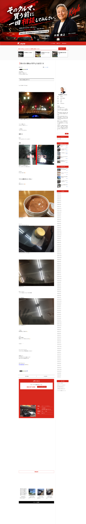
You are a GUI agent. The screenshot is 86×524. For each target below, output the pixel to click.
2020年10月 (58, 325)
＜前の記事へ (27, 376)
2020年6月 (58, 333)
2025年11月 (58, 210)
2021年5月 (58, 312)
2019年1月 (58, 365)
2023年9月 (58, 259)
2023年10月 (58, 257)
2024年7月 (58, 240)
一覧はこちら (62, 48)
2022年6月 (58, 287)
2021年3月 (58, 316)
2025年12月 (58, 208)
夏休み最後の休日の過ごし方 (60, 386)
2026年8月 (58, 193)
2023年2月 (58, 272)
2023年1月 (58, 274)
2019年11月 (58, 346)
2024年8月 (58, 238)
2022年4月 (58, 291)
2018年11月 (58, 369)
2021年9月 (58, 304)
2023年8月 (58, 261)
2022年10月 (58, 280)
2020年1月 (58, 342)
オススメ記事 (46, 67)
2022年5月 (58, 289)
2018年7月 (58, 376)
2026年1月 (58, 206)
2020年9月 (58, 327)
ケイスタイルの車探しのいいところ (61, 390)
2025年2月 (58, 227)
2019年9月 (58, 350)
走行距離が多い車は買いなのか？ (61, 388)
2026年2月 (58, 204)
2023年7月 (58, 263)
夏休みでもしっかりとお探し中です (40, 498)
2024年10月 (58, 234)
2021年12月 (58, 299)
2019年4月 (58, 359)
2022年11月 (58, 278)
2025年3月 (58, 225)
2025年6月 (58, 219)
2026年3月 (58, 202)
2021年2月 (58, 318)
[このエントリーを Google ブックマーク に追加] (27, 69)
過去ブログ (58, 43)
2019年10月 (58, 348)
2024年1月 (58, 251)
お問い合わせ (64, 43)
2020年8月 (58, 329)
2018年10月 (58, 371)
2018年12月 (58, 367)
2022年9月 (58, 282)
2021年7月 (58, 308)
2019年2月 (58, 363)
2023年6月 (58, 265)
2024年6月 (58, 242)
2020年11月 (58, 323)
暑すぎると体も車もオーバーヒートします (23, 498)
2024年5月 (58, 244)
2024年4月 (58, 246)
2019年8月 (58, 352)
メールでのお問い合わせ (42, 386)
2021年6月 (58, 310)
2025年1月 (58, 229)
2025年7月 (58, 217)
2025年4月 (58, 223)
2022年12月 (58, 276)
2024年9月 (58, 236)
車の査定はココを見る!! (28, 52)
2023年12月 (58, 253)
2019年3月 (58, 361)
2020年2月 (58, 340)
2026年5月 (58, 198)
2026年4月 (58, 200)
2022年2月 (58, 295)
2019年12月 (58, 344)
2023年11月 (58, 255)
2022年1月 (58, 297)
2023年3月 (58, 270)
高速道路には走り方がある (32, 498)
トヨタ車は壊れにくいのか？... (64, 152)
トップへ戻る (53, 43)
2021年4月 (58, 314)
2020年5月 (58, 335)
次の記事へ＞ (46, 376)
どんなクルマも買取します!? (49, 498)
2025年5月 (58, 221)
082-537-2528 (31, 387)
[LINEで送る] (25, 69)
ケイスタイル (21, 364)
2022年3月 (58, 293)
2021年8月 (58, 306)
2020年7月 (58, 331)
